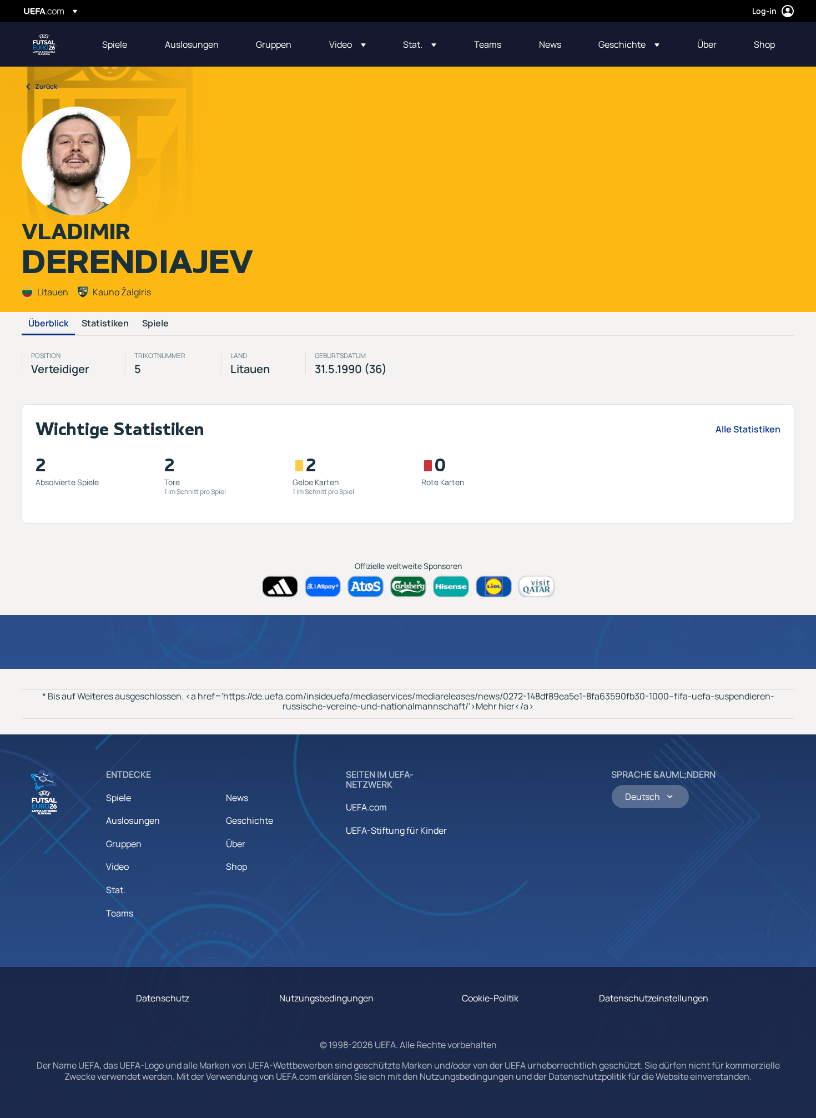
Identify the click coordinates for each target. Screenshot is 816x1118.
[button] (347, 44)
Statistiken (105, 324)
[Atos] (365, 586)
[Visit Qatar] (536, 586)
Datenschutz (162, 998)
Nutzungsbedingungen (326, 998)
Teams (119, 913)
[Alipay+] (323, 586)
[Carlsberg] (408, 586)
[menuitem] (119, 44)
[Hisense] (451, 586)
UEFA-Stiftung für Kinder (396, 830)
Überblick (48, 324)
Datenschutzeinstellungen (653, 998)
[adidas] (280, 586)
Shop (236, 866)
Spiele (155, 324)
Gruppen (124, 844)
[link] (114, 44)
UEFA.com (366, 807)
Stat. (115, 890)
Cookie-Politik (490, 998)
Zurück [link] (46, 86)
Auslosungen (133, 820)
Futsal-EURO (45, 44)
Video (117, 866)
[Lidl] (494, 586)
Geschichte (249, 820)
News (237, 798)
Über (235, 844)
